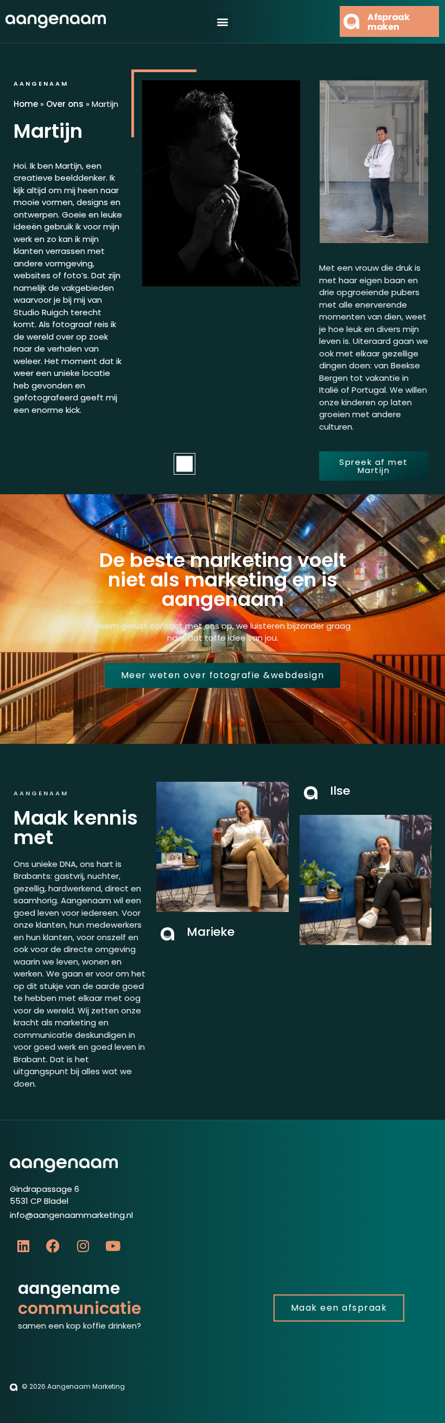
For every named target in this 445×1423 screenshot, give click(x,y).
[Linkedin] (23, 1245)
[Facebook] (53, 1245)
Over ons (65, 104)
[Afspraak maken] (351, 21)
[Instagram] (83, 1245)
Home (26, 104)
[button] (223, 21)
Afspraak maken (388, 22)
